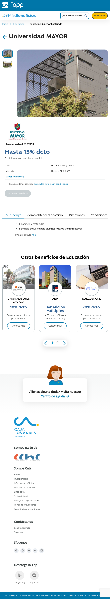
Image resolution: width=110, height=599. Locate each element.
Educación (18, 24)
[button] (52, 343)
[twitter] (29, 550)
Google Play (19, 582)
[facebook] (16, 550)
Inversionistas (21, 479)
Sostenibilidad (21, 496)
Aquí (34, 234)
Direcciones (77, 215)
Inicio (5, 24)
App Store (34, 582)
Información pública (24, 483)
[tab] (7, 54)
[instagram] (22, 550)
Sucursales (19, 532)
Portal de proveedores (25, 505)
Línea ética (19, 492)
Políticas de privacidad (25, 487)
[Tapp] (17, 4)
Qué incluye (13, 215)
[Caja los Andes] (5, 4)
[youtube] (35, 550)
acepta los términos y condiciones (51, 184)
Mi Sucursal (99, 15)
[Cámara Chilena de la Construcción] (39, 457)
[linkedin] (41, 550)
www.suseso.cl (98, 595)
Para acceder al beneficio (38, 184)
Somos (17, 474)
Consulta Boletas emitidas (27, 509)
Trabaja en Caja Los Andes (26, 500)
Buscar (86, 16)
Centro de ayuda (53, 396)
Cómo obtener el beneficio (45, 215)
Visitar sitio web (14, 176)
